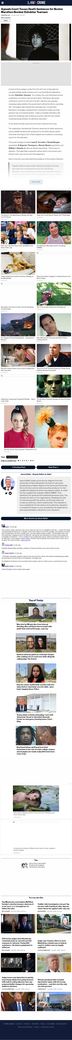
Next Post (53, 467)
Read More (36, 182)
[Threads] (27, 461)
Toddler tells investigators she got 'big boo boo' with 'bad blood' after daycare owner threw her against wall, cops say (54, 906)
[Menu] (2, 3)
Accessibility (51, 1024)
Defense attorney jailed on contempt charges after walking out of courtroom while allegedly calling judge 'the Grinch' (36, 657)
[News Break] (33, 461)
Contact (36, 1027)
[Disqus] (36, 547)
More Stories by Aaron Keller (36, 518)
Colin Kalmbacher (44, 950)
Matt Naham (6, 911)
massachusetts (12, 457)
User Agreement (61, 1024)
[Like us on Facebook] (20, 461)
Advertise (27, 1024)
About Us (19, 1024)
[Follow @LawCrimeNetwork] (29, 461)
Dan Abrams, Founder (47, 1027)
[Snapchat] (31, 461)
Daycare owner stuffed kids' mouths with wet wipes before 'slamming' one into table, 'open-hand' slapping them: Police (35, 687)
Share (6, 20)
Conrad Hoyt (42, 989)
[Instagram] (25, 461)
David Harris (42, 911)
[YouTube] (18, 461)
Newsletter (35, 1024)
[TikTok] (23, 461)
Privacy (42, 1024)
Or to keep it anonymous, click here (37, 866)
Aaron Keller (5, 15)
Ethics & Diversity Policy (25, 1027)
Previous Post (19, 467)
